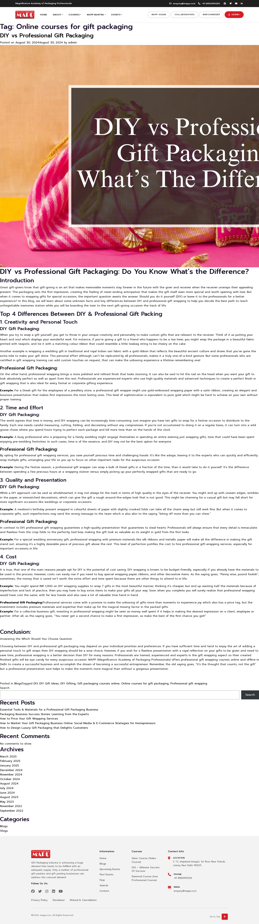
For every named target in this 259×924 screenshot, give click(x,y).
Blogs (17, 683)
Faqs (102, 880)
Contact (104, 891)
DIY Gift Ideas (49, 683)
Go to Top (215, 916)
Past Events (106, 874)
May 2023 (7, 802)
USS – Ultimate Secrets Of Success (145, 869)
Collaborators (185, 14)
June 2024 (7, 793)
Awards (104, 885)
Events (116, 14)
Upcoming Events (110, 869)
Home (43, 14)
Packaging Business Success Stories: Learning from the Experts (44, 714)
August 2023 (9, 797)
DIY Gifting (68, 683)
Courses (74, 14)
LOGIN (235, 14)
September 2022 (11, 811)
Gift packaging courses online (98, 683)
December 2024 (11, 770)
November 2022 (11, 806)
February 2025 (10, 761)
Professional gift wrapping (188, 683)
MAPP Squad (159, 14)
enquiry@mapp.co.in (184, 3)
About (57, 14)
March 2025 (8, 756)
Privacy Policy (39, 900)
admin (72, 42)
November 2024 (11, 774)
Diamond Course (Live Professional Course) (145, 878)
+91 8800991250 (211, 3)
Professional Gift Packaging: (29, 368)
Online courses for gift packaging (145, 683)
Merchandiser (211, 14)
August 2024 (9, 783)
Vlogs (4, 831)
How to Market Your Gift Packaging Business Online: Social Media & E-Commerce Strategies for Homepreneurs (77, 723)
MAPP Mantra (95, 14)
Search (5, 688)
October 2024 (10, 779)
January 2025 (9, 765)
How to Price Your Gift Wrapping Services (29, 719)
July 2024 (7, 788)
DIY (35, 683)
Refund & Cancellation (83, 900)
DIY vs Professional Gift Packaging (47, 35)
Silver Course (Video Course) (144, 860)
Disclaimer (59, 900)
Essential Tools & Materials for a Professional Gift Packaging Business (49, 710)
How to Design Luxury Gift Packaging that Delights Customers (44, 728)
